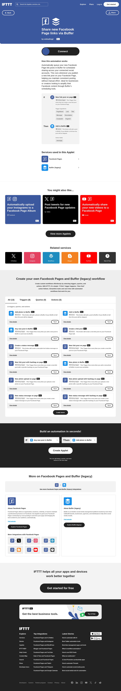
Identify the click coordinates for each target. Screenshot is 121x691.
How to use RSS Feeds (69, 652)
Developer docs (24, 667)
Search (21, 659)
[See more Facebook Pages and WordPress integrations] (49, 541)
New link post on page (65, 97)
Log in (99, 4)
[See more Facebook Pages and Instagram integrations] (32, 541)
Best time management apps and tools (74, 645)
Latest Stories (68, 634)
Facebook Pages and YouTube (43, 652)
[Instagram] (81, 682)
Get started (111, 4)
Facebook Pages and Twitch (42, 663)
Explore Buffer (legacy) (74, 525)
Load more (60, 412)
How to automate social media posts (73, 667)
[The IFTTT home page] (7, 4)
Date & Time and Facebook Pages (44, 656)
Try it (55, 322)
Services (22, 637)
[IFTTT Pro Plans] (58, 39)
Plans (91, 4)
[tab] (11, 300)
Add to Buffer (61, 126)
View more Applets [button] (60, 233)
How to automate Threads (70, 663)
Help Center (23, 652)
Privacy (57, 682)
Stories (21, 641)
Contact (50, 682)
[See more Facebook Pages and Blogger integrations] (15, 550)
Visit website (12, 521)
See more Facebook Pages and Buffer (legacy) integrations (60, 489)
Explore (83, 4)
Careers (30, 682)
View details (13, 322)
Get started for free (60, 588)
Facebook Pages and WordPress (44, 645)
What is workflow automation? (71, 648)
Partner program (40, 682)
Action (19, 314)
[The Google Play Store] (96, 639)
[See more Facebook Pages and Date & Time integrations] (49, 550)
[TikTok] (95, 682)
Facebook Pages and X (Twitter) (43, 637)
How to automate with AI (69, 637)
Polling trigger (21, 331)
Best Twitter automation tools (71, 641)
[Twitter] (90, 682)
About (63, 682)
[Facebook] (72, 682)
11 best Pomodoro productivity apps (73, 659)
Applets (21, 645)
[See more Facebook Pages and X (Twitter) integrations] (15, 541)
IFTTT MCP (22, 648)
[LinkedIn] (76, 682)
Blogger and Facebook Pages (43, 648)
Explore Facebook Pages (19, 527)
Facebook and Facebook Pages (43, 659)
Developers (23, 682)
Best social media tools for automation (74, 670)
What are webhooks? (68, 656)
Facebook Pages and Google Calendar (46, 670)
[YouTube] (86, 682)
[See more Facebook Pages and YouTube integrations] (32, 550)
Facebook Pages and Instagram (43, 641)
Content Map (23, 656)
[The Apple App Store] (96, 634)
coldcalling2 (48, 39)
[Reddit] (100, 682)
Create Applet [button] (60, 450)
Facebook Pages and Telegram (43, 667)
